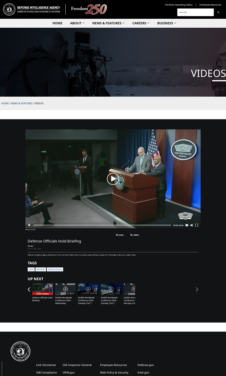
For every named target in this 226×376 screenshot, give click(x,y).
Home (57, 23)
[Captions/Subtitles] (186, 225)
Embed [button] (136, 235)
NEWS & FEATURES (21, 103)
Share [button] (121, 235)
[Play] (29, 225)
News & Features (106, 23)
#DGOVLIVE (41, 269)
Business (165, 23)
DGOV (31, 269)
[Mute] (191, 225)
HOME (5, 103)
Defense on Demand (55, 269)
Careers (139, 23)
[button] (113, 179)
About (75, 23)
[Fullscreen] (196, 225)
